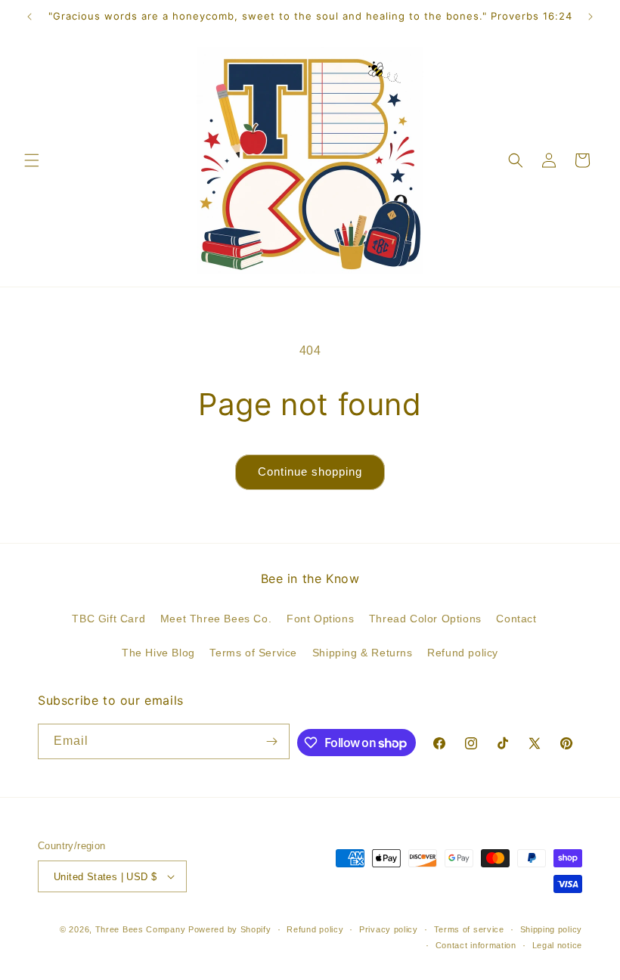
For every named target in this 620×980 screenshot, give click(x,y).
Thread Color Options (425, 618)
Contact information (476, 945)
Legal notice (557, 945)
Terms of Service (253, 653)
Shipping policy (551, 929)
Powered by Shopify (229, 929)
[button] (31, 160)
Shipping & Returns (362, 653)
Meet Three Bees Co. (215, 618)
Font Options (320, 618)
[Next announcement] (590, 16)
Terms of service (469, 929)
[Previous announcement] (29, 16)
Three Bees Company (140, 929)
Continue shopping (310, 471)
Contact (516, 618)
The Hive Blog (158, 653)
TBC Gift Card (108, 618)
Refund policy (462, 653)
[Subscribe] (272, 741)
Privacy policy (388, 929)
